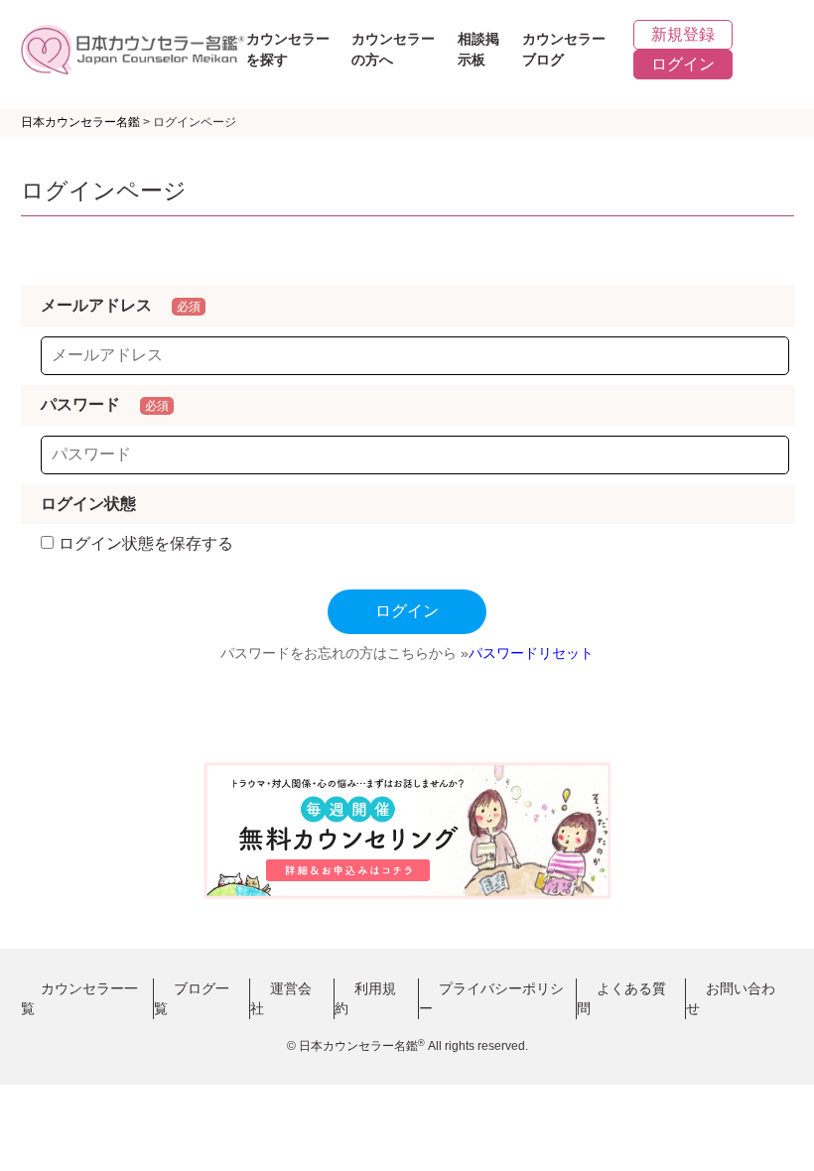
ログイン (683, 64)
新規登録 (683, 34)
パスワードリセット (531, 653)
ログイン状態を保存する (146, 543)
